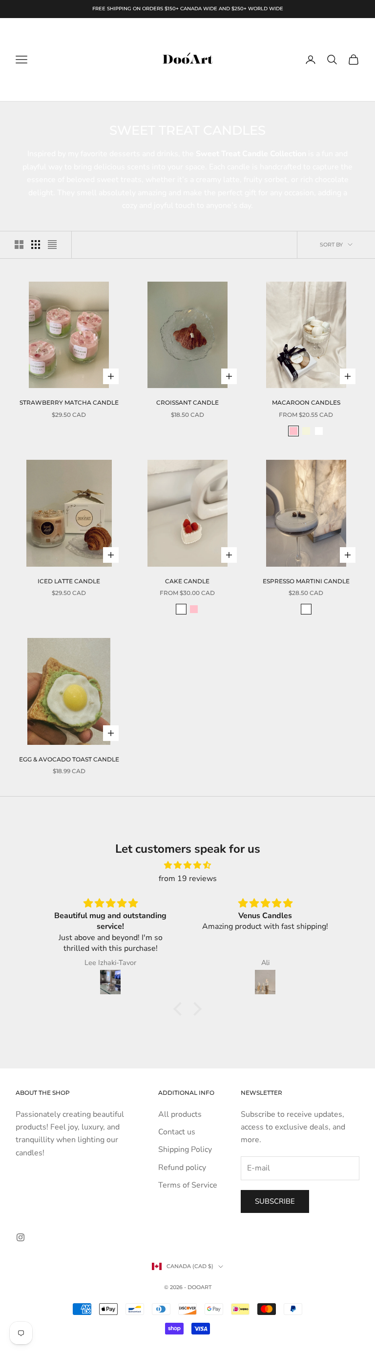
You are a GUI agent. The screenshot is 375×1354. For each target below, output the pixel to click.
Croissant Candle (187, 402)
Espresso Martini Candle (306, 581)
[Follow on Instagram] (20, 1237)
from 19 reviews (188, 878)
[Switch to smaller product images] (35, 244)
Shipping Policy (185, 1149)
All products (180, 1114)
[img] (187, 865)
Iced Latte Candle (69, 581)
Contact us (176, 1132)
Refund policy (182, 1167)
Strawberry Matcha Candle (69, 402)
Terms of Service (187, 1185)
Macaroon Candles (306, 402)
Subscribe (275, 1201)
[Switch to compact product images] (52, 244)
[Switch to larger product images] (19, 244)
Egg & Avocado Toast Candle (69, 759)
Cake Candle (187, 581)
